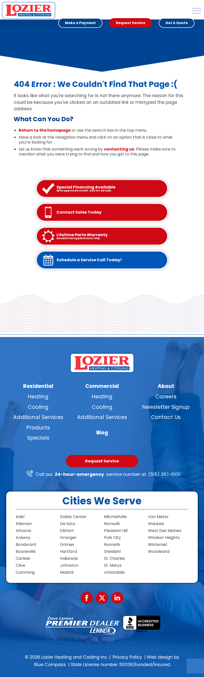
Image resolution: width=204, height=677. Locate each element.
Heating (38, 396)
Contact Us (166, 417)
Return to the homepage (45, 130)
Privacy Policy (127, 657)
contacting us (119, 149)
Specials (38, 437)
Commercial (102, 386)
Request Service (102, 461)
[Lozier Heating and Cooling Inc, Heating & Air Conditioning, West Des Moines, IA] (141, 624)
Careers (165, 396)
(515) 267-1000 (164, 474)
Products (38, 427)
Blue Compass (50, 665)
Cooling (38, 407)
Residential (38, 386)
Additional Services (38, 417)
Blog (102, 432)
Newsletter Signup (166, 407)
